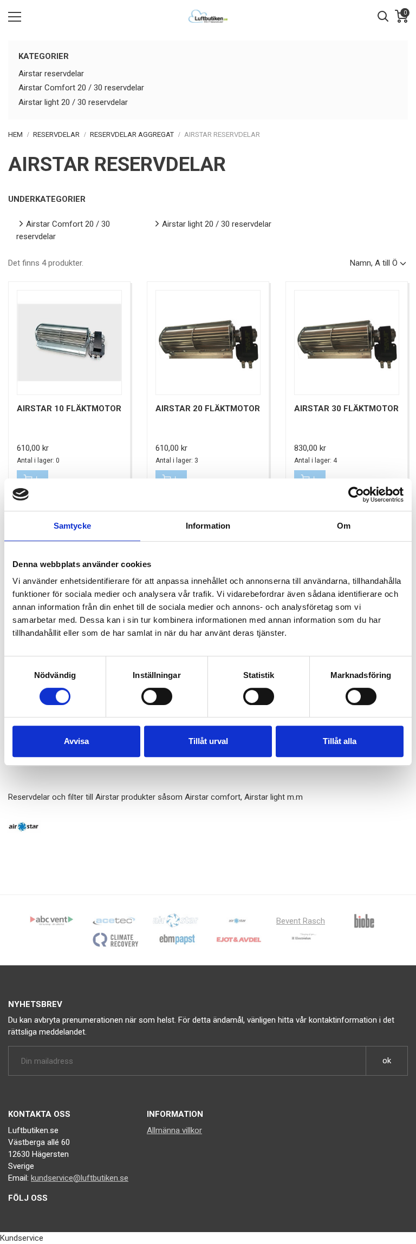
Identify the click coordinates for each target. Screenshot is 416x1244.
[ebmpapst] (177, 939)
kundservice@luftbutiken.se (79, 1178)
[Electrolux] (300, 939)
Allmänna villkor (174, 1130)
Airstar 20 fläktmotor (207, 408)
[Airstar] (237, 920)
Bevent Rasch (300, 921)
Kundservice (21, 1238)
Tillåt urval (208, 741)
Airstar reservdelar (51, 73)
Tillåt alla (339, 741)
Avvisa (76, 741)
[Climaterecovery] (115, 939)
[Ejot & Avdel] (239, 939)
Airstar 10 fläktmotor (69, 408)
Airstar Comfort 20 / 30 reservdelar (81, 88)
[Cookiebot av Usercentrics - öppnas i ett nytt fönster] (356, 494)
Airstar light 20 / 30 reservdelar (73, 102)
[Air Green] (175, 920)
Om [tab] (343, 525)
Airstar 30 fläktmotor (346, 408)
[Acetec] (113, 920)
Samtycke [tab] (72, 525)
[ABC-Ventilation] (52, 920)
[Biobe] (364, 920)
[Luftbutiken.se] (207, 16)
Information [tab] (208, 525)
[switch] (156, 696)
